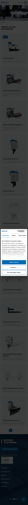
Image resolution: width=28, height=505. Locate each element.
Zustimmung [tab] (5, 235)
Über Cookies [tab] (22, 235)
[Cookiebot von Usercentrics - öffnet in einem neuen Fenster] (19, 231)
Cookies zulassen (14, 262)
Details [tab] (14, 235)
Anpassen (13, 267)
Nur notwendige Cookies (14, 272)
